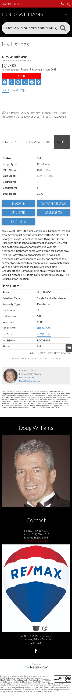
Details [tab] (5, 90)
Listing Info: (10, 286)
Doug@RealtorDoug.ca (29, 381)
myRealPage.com (36, 667)
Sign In (6, 3)
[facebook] (36, 651)
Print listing (18, 221)
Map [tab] (22, 90)
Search (62, 28)
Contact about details (54, 203)
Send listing (18, 212)
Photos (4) (18, 203)
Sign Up (19, 3)
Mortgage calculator (53, 212)
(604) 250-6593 (26, 377)
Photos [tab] (14, 90)
